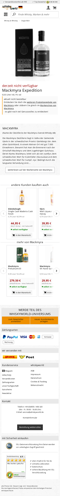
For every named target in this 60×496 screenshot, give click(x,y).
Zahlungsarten (8, 382)
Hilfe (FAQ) (6, 375)
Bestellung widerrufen (30, 427)
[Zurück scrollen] (3, 214)
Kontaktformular (30, 417)
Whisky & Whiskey (11, 21)
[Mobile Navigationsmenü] (6, 14)
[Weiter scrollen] (56, 214)
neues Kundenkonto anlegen (44, 320)
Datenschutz (36, 378)
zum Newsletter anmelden (16, 320)
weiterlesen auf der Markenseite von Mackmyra (30, 169)
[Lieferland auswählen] (20, 7)
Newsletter (6, 393)
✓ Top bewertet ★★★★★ (45, 2)
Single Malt (25, 21)
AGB (32, 370)
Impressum (35, 374)
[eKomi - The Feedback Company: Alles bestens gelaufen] (16, 466)
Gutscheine (7, 389)
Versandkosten (8, 378)
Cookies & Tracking (39, 381)
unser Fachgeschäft (10, 386)
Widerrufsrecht (37, 385)
